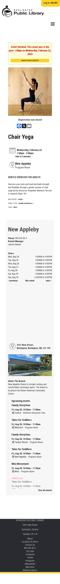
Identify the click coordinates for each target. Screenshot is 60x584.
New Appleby (23, 163)
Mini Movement (20, 463)
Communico (47, 576)
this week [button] (29, 280)
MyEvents (30, 567)
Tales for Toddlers (22, 419)
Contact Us (30, 545)
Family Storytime (21, 405)
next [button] (48, 280)
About (30, 538)
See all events (45, 490)
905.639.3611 (30, 548)
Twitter (30, 557)
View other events (30, 61)
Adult (20, 199)
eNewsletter (30, 564)
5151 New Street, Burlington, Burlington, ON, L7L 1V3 (33, 346)
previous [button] (13, 280)
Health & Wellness (26, 203)
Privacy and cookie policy (18, 576)
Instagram (30, 560)
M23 (15, 207)
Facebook (30, 554)
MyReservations (30, 570)
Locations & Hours (30, 541)
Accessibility (35, 576)
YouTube (30, 551)
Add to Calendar (23, 156)
